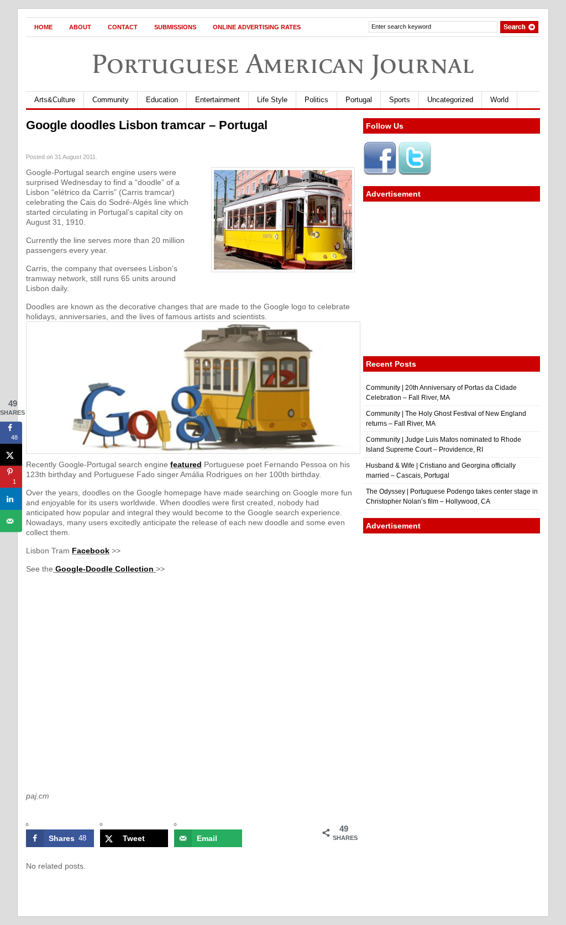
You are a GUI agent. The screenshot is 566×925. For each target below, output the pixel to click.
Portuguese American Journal (283, 63)
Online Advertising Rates (257, 27)
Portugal (358, 100)
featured (186, 464)
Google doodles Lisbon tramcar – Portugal (147, 125)
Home (43, 27)
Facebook (90, 550)
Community (110, 100)
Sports (399, 100)
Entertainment (217, 100)
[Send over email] (11, 521)
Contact (123, 27)
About (80, 27)
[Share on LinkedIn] (11, 499)
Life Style (272, 100)
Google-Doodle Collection (104, 568)
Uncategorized (450, 100)
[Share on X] (11, 455)
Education (162, 100)
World (499, 100)
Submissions (175, 27)
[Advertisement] (451, 279)
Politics (316, 100)
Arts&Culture (54, 100)
